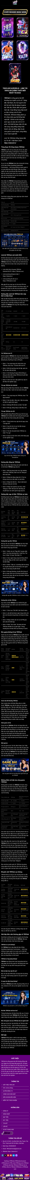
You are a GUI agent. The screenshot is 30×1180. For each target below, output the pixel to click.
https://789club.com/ (18, 271)
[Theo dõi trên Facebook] (2, 1155)
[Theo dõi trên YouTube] (11, 1155)
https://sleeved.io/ (8, 276)
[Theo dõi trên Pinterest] (8, 1155)
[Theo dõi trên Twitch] (16, 1155)
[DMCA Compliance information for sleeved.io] (7, 1133)
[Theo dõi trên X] (5, 1155)
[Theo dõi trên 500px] (13, 1155)
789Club (7, 98)
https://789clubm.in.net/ (9, 281)
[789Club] (15, 2)
